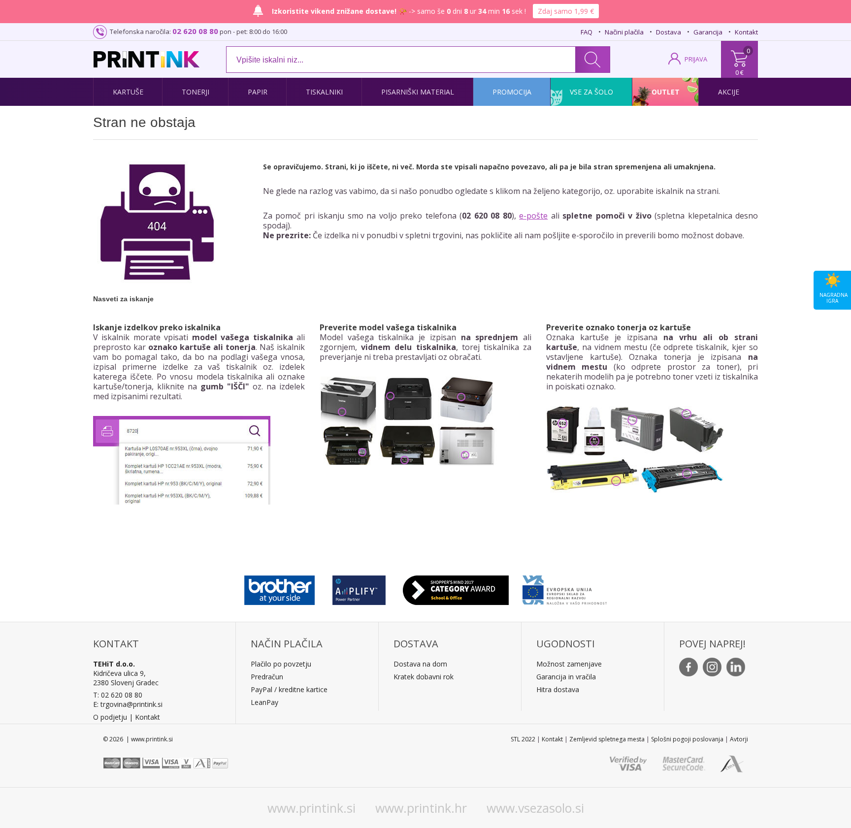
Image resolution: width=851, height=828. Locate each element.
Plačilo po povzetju (281, 664)
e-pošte (533, 215)
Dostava (668, 32)
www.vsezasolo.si (535, 807)
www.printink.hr (421, 807)
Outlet (666, 91)
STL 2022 (523, 739)
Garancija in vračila (566, 676)
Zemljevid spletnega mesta (607, 739)
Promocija (511, 91)
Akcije (728, 91)
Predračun (267, 676)
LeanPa (263, 702)
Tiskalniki (324, 91)
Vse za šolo (591, 91)
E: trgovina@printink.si (128, 704)
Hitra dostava (557, 689)
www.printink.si (311, 807)
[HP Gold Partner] (359, 588)
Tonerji (195, 91)
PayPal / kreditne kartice (289, 689)
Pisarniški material (417, 91)
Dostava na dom (420, 664)
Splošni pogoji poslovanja (687, 739)
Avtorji (739, 739)
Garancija (707, 32)
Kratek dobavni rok (423, 676)
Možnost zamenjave (569, 664)
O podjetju (110, 717)
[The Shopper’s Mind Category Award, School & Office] (456, 588)
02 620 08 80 (195, 31)
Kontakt (746, 32)
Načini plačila (624, 32)
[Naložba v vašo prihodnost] (565, 588)
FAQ (586, 32)
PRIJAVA (696, 59)
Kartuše (128, 91)
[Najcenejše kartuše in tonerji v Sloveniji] (146, 59)
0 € (739, 72)
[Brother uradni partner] (279, 588)
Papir (257, 91)
